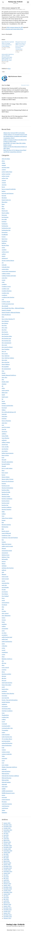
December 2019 (7, 866)
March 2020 (6, 861)
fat (2, 399)
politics (4, 626)
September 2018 (7, 892)
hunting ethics (5, 490)
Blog (3, 206)
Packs (3, 622)
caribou (4, 254)
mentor (4, 561)
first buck (4, 407)
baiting (3, 191)
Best (3, 71)
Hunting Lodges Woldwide (15, 2)
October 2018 (7, 890)
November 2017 (7, 909)
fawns (3, 401)
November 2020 (7, 847)
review (3, 654)
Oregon (4, 620)
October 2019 (7, 870)
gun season (5, 451)
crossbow (4, 284)
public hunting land (7, 637)
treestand (4, 724)
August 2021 (6, 831)
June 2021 (6, 835)
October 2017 (7, 911)
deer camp (4, 327)
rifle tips (4, 663)
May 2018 (6, 899)
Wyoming (4, 801)
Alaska (3, 163)
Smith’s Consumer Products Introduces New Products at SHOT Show (15, 98)
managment (5, 553)
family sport (5, 397)
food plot (4, 414)
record (3, 650)
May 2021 (6, 837)
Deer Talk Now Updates (8, 358)
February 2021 (7, 842)
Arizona (4, 180)
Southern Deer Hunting (8, 693)
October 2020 (7, 849)
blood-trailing (5, 213)
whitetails (4, 784)
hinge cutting (5, 455)
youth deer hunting (7, 804)
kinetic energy (5, 531)
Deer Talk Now (5, 356)
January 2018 (6, 906)
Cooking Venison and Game (9, 275)
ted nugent (5, 706)
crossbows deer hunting (8, 297)
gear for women (6, 427)
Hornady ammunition (7, 462)
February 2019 (7, 883)
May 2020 (6, 857)
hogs (3, 457)
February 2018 (7, 904)
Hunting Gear (5, 494)
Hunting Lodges (6, 496)
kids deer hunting (6, 524)
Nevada (4, 589)
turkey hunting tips (7, 737)
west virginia (5, 765)
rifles (3, 665)
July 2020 (5, 854)
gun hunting (5, 449)
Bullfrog (4, 243)
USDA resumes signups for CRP (15, 27)
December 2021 (7, 824)
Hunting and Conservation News (14, 29)
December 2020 (7, 845)
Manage (4, 548)
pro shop (4, 633)
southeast (4, 691)
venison (4, 750)
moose (3, 581)
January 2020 (6, 864)
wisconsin (4, 797)
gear (3, 425)
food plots (4, 416)
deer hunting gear (6, 338)
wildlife (4, 788)
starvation (4, 695)
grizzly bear (5, 444)
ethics (3, 388)
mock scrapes (5, 579)
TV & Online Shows (7, 739)
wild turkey (5, 786)
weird (3, 760)
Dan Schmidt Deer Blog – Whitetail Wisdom (13, 308)
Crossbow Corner (6, 286)
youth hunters (5, 806)
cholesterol (5, 258)
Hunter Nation (5, 477)
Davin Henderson (6, 314)
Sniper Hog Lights (6, 685)
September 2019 (7, 871)
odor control (5, 613)
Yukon (3, 810)
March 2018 (6, 902)
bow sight (4, 219)
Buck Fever (4, 239)
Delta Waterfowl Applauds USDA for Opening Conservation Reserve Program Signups (8, 44)
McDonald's (5, 559)
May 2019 (6, 878)
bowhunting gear (6, 228)
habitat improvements (7, 453)
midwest (4, 570)
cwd (3, 299)
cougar (3, 280)
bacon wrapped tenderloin (9, 189)
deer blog (4, 325)
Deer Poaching (5, 349)
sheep (3, 672)
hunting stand (5, 503)
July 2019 (5, 875)
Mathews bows (5, 555)
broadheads (5, 234)
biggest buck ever (6, 200)
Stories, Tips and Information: (10, 700)
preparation (5, 628)
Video (3, 756)
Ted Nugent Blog (6, 708)
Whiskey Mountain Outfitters (9, 767)
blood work (5, 210)
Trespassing (5, 730)
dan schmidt (5, 306)
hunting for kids (6, 492)
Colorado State (6, 267)
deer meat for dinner (7, 347)
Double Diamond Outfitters (9, 375)
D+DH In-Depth (6, 301)
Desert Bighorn (6, 364)
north (3, 600)
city (3, 262)
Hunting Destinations (7, 488)
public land (5, 639)
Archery (4, 169)
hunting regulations (7, 498)
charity (3, 256)
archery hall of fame (7, 172)
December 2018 (7, 887)
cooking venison (6, 273)
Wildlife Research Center (8, 793)
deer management (6, 343)
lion (3, 540)
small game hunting (7, 682)
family (3, 395)
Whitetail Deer (5, 773)
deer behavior (5, 321)
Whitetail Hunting (6, 778)
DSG (3, 379)
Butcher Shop (5, 245)
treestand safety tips (7, 728)
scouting (4, 669)
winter (3, 795)
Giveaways (4, 431)
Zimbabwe (4, 812)
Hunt (3, 470)
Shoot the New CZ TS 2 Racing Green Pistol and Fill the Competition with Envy (14, 117)
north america (5, 602)
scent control (5, 667)
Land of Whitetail (6, 533)
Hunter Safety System (7, 479)
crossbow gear (5, 288)
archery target (5, 176)
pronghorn (4, 635)
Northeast (4, 604)
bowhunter (4, 223)
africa (3, 161)
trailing (4, 719)
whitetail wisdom (6, 782)
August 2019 (6, 873)
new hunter (5, 591)
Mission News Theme (11, 930)
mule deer (4, 585)
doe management (6, 369)
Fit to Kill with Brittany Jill (9, 412)
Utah (3, 747)
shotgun (4, 676)
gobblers (4, 433)
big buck (4, 195)
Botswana (4, 215)
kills (3, 529)
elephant (4, 384)
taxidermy (4, 704)
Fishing (3, 410)
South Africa (5, 689)
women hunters (6, 799)
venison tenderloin (7, 754)
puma (3, 643)
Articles (4, 182)
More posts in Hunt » (25, 85)
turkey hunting (6, 734)
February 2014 (7, 918)
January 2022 (6, 823)
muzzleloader (5, 587)
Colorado (4, 265)
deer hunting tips (6, 340)
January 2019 (6, 885)
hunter (3, 475)
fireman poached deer (7, 405)
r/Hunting (4, 646)
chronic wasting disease (8, 260)
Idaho (3, 511)
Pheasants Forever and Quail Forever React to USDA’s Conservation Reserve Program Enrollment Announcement (21, 45)
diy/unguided (5, 366)
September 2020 (7, 850)
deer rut (4, 351)
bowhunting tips (6, 230)
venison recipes (6, 752)
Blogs (3, 208)
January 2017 (6, 913)
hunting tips (5, 505)
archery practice (6, 174)
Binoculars (4, 202)
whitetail (4, 769)
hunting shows (5, 501)
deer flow (4, 330)
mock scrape (5, 576)
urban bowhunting (6, 745)
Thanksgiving (5, 715)
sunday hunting (6, 702)
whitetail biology (6, 771)
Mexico (3, 563)
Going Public (5, 436)
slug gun (4, 680)
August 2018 (6, 894)
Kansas (3, 520)
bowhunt (4, 221)
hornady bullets (6, 464)
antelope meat (5, 167)
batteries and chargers (7, 193)
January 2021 (6, 844)
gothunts (4, 440)
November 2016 (7, 916)
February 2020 (7, 863)
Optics (3, 617)
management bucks (7, 550)
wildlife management (7, 791)
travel (3, 721)
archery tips (5, 178)
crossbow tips (5, 293)
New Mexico (5, 594)
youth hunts (5, 808)
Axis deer (4, 185)
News (3, 598)
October (4, 611)
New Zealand (5, 596)
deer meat (4, 345)
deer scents (5, 353)
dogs (3, 371)
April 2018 (6, 901)
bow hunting (5, 217)
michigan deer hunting (8, 568)
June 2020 (6, 856)
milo (3, 572)
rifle (3, 661)
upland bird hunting (7, 743)
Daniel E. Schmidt (6, 310)
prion (3, 630)
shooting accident (6, 674)
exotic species (5, 390)
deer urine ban (5, 362)
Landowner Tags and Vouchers (10, 537)
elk (2, 386)
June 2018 (6, 897)
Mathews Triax (5, 557)
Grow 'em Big (5, 446)
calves (3, 247)
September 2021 (7, 830)
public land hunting (7, 641)
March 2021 (6, 840)
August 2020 (6, 852)
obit (3, 609)
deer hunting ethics (7, 336)
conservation (5, 269)
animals (4, 165)
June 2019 (6, 876)
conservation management (9, 271)
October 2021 (7, 828)
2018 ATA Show (6, 159)
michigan (4, 566)
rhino (3, 656)
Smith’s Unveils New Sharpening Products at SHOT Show (15, 111)
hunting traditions (6, 507)
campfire (4, 249)
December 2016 (7, 915)
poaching (4, 624)
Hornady (4, 459)
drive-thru (4, 377)
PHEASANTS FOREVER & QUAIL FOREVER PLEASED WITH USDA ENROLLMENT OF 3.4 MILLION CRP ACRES (8, 57)
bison (3, 204)
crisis (3, 282)
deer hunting (5, 334)
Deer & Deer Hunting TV (8, 319)
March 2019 (6, 882)
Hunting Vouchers (6, 509)
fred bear (4, 418)
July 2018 (5, 895)
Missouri (4, 574)
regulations (5, 652)
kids (3, 522)
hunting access (6, 485)
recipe (3, 648)
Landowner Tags (6, 535)
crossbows (4, 295)
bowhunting (5, 226)
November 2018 (7, 889)
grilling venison (6, 442)
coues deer (4, 278)
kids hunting (5, 527)
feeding (4, 403)
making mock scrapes (7, 546)
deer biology (5, 323)
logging (4, 542)
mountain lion (5, 583)
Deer (3, 317)
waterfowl (4, 758)
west (3, 763)
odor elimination (6, 615)
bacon (3, 187)
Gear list (4, 429)
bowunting (4, 232)
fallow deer (5, 392)
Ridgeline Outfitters (7, 659)
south (3, 687)
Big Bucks (4, 198)
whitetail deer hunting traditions (10, 775)
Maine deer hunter (6, 544)
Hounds (4, 466)
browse (3, 236)
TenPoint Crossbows (7, 711)
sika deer (4, 678)
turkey (3, 732)
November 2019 (7, 868)
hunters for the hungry (8, 481)
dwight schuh (5, 382)
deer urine (4, 360)
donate (3, 373)
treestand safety (6, 726)
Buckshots (4, 241)
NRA (3, 607)
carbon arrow (5, 252)
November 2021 (7, 826)
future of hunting (6, 420)
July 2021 (5, 833)
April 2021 (6, 838)
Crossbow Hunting (6, 291)
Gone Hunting (5, 438)
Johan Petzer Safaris (7, 518)
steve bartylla (5, 698)
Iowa (3, 516)
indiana (4, 514)
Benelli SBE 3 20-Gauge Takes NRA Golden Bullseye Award (14, 105)
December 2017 (7, 908)
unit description (6, 741)
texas (3, 713)
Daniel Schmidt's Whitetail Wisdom (11, 312)
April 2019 (6, 880)
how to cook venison (7, 468)
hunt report (5, 472)
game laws (4, 423)
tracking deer (5, 717)
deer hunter (5, 332)
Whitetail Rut (5, 780)
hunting (4, 483)
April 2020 (6, 859)
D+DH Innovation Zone (8, 304)
